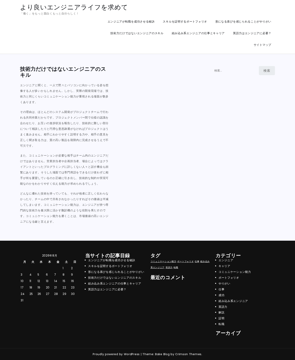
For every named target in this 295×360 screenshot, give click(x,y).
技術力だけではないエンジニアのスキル (137, 33)
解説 (221, 312)
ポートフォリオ (185, 261)
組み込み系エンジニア (233, 301)
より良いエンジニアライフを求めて (74, 7)
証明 (221, 318)
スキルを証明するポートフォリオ (185, 21)
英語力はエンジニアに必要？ (252, 33)
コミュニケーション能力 (163, 261)
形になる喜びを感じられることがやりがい (243, 21)
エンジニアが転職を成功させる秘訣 (131, 21)
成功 (221, 295)
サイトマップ (262, 45)
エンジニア (226, 260)
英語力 (169, 267)
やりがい (224, 283)
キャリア (224, 266)
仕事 (197, 261)
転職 (176, 267)
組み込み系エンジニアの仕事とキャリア (198, 33)
